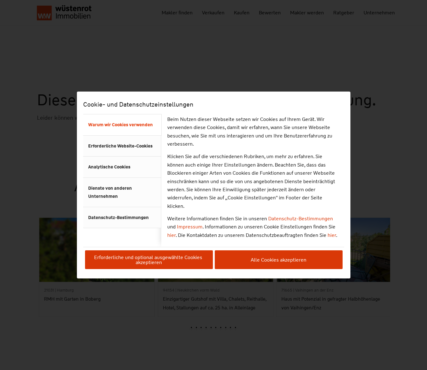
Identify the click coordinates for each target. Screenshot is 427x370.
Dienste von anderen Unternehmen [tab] (110, 192)
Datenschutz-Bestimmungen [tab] (118, 217)
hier (171, 235)
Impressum (190, 226)
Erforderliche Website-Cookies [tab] (120, 146)
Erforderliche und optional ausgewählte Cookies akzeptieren (148, 260)
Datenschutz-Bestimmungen (300, 218)
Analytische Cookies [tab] (109, 167)
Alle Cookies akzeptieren (278, 260)
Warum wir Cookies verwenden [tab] (120, 125)
